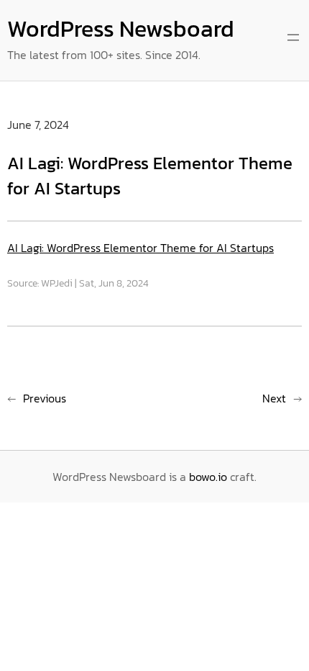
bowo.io (208, 476)
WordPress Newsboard (120, 29)
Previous (44, 398)
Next (274, 398)
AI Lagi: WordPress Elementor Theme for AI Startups (140, 247)
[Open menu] (293, 37)
